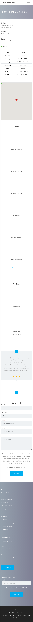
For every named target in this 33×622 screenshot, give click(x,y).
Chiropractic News (7, 526)
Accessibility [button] (7, 609)
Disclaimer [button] (21, 609)
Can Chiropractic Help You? (10, 523)
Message (3, 436)
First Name (4, 405)
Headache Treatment (6, 499)
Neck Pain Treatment (6, 496)
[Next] (16, 392)
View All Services (16, 268)
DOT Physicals (4, 502)
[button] (16, 100)
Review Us (8, 567)
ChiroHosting (16, 618)
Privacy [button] (27, 609)
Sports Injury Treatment (7, 509)
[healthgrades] (10, 41)
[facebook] (5, 41)
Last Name (4, 413)
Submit (16, 474)
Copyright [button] (14, 609)
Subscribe (16, 594)
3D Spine (5, 519)
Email (3, 420)
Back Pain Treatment (6, 492)
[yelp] (8, 41)
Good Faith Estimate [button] (14, 612)
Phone (3, 428)
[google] (1, 41)
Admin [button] (22, 612)
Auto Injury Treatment (6, 505)
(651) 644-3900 (6, 549)
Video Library (6, 529)
